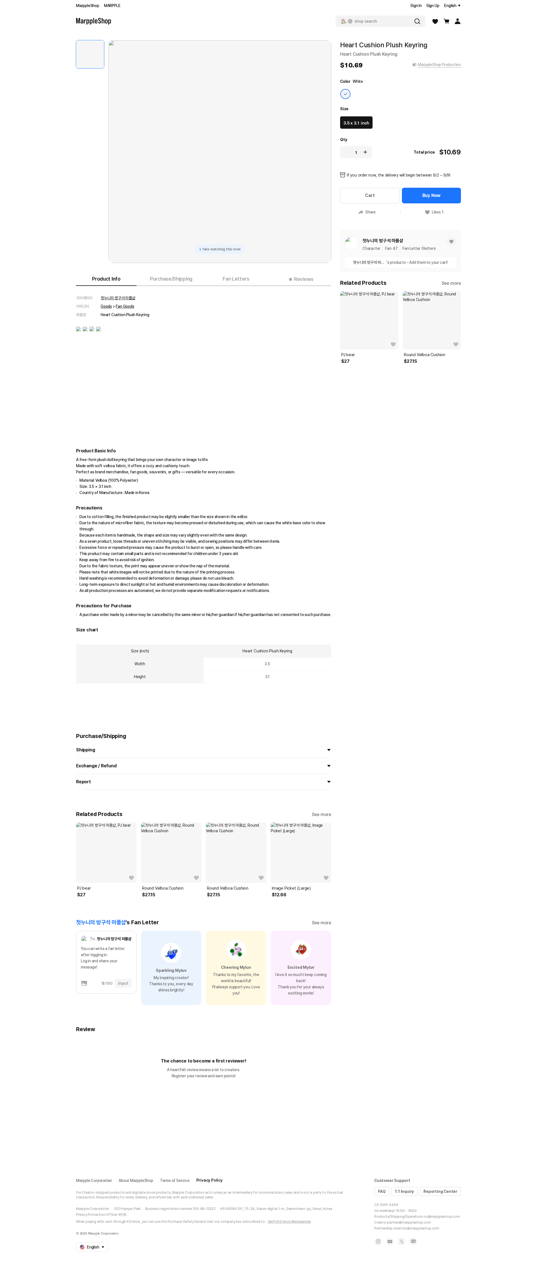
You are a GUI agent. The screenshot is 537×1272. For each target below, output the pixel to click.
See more (321, 814)
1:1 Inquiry (404, 1191)
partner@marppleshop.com (409, 1222)
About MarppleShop (136, 1180)
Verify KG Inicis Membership (289, 1222)
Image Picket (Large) (291, 888)
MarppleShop (87, 5)
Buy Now (431, 195)
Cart (370, 195)
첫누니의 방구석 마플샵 (118, 298)
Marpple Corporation (94, 1180)
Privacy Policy (209, 1180)
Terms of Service (175, 1180)
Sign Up (432, 5)
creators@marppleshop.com (416, 1228)
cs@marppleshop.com (442, 1217)
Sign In (416, 5)
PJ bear (84, 888)
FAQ (381, 1191)
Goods (106, 306)
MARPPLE (112, 5)
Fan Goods (125, 306)
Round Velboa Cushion (162, 888)
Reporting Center (440, 1191)
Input (123, 983)
